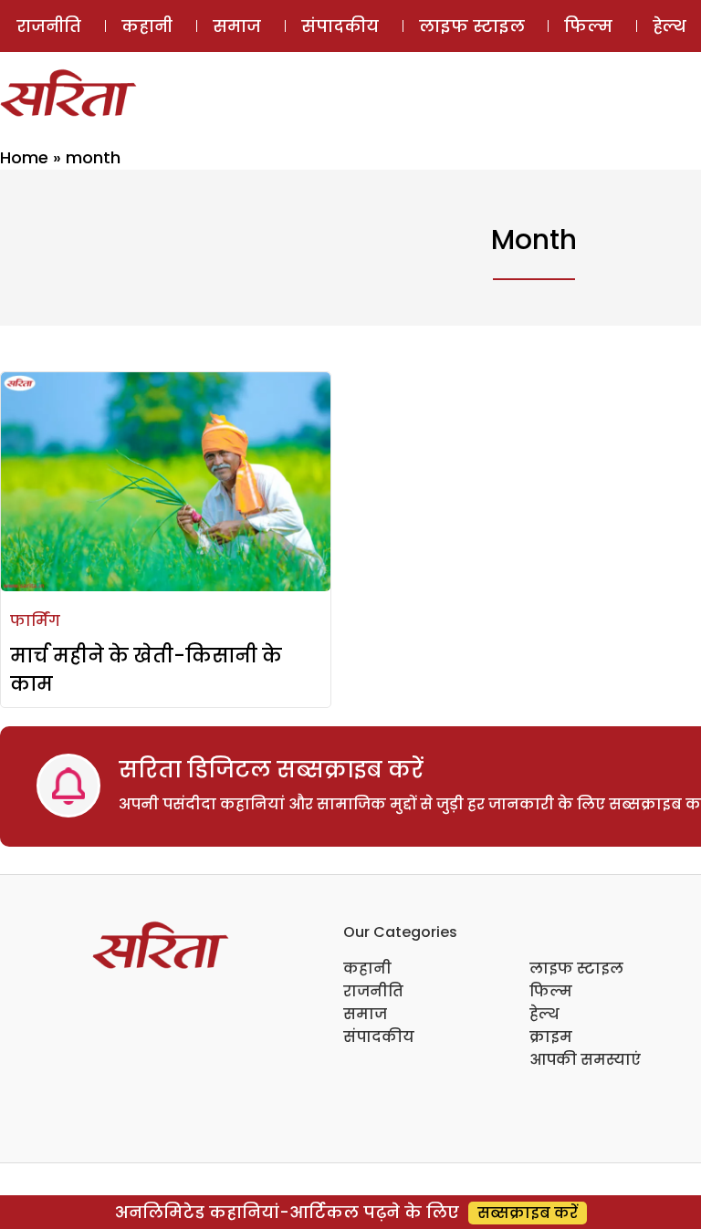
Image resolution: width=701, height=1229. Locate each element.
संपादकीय (340, 26)
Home (24, 157)
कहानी (147, 26)
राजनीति (48, 26)
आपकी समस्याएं (585, 1059)
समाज (237, 26)
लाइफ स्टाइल (472, 26)
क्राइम (550, 1036)
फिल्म (588, 26)
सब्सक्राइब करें (527, 1213)
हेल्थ (544, 1014)
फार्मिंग (35, 620)
